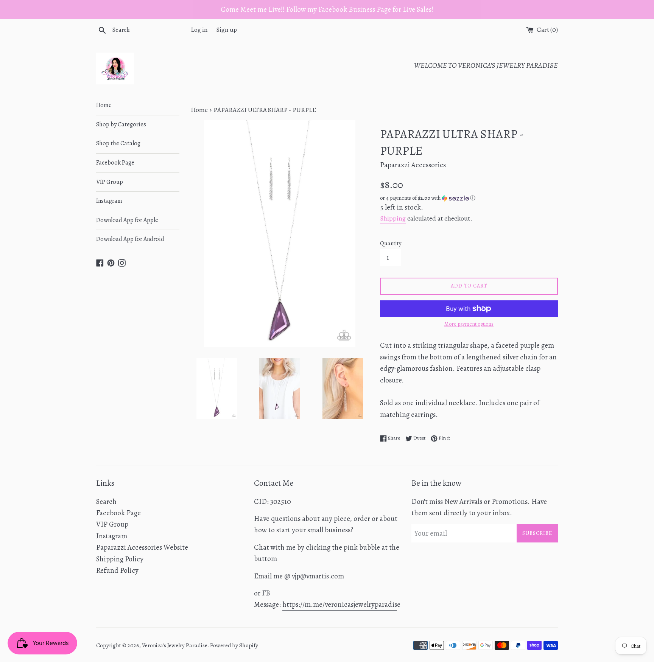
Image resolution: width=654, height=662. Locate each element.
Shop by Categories (121, 124)
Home (104, 105)
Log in (199, 29)
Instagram (109, 201)
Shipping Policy (119, 559)
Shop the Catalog (118, 143)
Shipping (393, 218)
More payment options (469, 324)
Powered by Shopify (234, 645)
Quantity (391, 243)
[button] (469, 198)
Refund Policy (117, 570)
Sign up (226, 29)
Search (106, 502)
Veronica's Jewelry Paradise (174, 645)
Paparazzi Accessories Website (142, 547)
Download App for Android (130, 239)
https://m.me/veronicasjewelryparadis (339, 604)
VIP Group (109, 182)
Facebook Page (115, 163)
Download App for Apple (127, 220)
